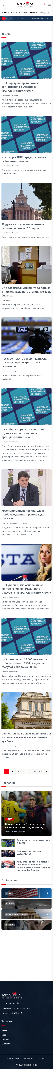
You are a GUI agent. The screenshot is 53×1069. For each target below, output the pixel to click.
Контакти (5, 1044)
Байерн (22, 831)
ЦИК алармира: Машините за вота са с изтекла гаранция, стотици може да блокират (26, 291)
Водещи (5, 13)
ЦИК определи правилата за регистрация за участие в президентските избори (20, 87)
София (16, 95)
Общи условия (13, 1058)
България (15, 13)
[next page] (46, 771)
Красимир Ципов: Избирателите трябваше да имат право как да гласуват (22, 514)
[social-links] (3, 1003)
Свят (24, 13)
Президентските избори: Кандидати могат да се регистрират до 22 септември (25, 362)
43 (35, 771)
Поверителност (28, 1058)
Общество (45, 13)
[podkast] (45, 4)
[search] (2, 5)
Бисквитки (42, 1058)
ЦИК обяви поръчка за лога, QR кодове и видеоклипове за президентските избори (22, 433)
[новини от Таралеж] (11, 994)
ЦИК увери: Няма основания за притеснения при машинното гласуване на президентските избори (26, 589)
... (29, 771)
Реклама (5, 1039)
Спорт (9, 819)
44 (40, 771)
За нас (4, 1030)
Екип (3, 1035)
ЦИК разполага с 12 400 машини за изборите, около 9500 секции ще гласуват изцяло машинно (24, 663)
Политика (33, 13)
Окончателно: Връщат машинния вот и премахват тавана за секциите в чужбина (26, 737)
